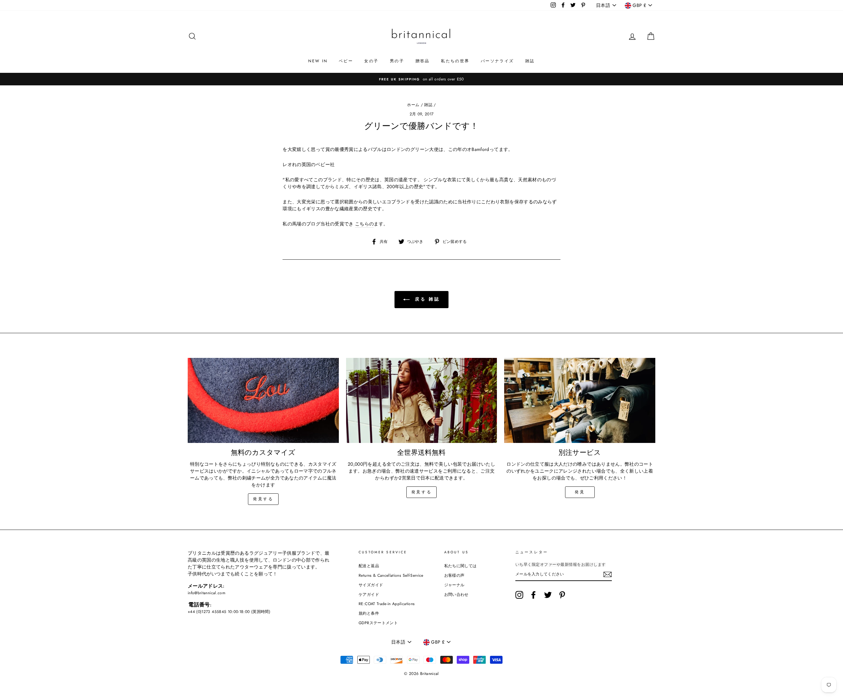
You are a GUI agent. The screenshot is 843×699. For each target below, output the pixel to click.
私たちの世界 (455, 61)
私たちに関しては (460, 565)
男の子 (397, 61)
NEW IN (317, 61)
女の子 (371, 61)
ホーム (413, 104)
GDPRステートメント (378, 623)
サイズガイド (371, 585)
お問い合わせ (456, 594)
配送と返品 (369, 565)
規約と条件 (369, 613)
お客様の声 (454, 575)
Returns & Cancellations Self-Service (391, 575)
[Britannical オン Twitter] (548, 595)
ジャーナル (454, 585)
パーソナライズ (497, 61)
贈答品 (423, 61)
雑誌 (530, 61)
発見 (580, 492)
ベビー (346, 61)
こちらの (364, 223)
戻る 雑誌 (426, 299)
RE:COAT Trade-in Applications (387, 603)
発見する (263, 499)
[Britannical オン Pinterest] (562, 595)
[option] (421, 79)
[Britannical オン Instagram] (519, 595)
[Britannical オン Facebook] (533, 595)
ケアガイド (369, 594)
